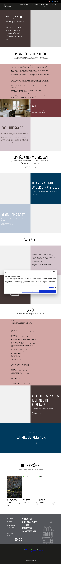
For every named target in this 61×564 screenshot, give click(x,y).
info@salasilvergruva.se (11, 529)
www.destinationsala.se (37, 265)
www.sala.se (34, 264)
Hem (6, 14)
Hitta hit (8, 522)
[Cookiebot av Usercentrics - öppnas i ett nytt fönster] (51, 272)
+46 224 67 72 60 (10, 527)
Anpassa (29, 291)
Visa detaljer (51, 287)
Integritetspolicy (10, 533)
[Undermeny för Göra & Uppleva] (29, 4)
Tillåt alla (48, 291)
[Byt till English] (49, 1)
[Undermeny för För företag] (39, 4)
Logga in (56, 1)
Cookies (8, 535)
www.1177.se (26, 373)
